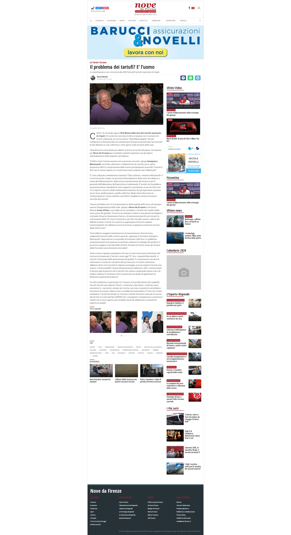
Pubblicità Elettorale (184, 518)
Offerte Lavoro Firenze (155, 502)
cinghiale (159, 353)
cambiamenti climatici (130, 350)
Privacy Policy (181, 515)
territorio (131, 353)
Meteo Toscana (153, 515)
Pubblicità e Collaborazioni (186, 512)
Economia (111, 21)
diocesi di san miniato (125, 347)
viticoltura (121, 353)
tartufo (92, 347)
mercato (141, 353)
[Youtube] (193, 8)
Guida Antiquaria (125, 518)
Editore (179, 502)
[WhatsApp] (190, 78)
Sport (122, 21)
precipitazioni (114, 350)
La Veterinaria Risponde (127, 515)
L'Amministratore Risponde (128, 505)
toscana (150, 353)
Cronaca (99, 21)
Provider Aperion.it (183, 508)
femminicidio (109, 347)
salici (107, 353)
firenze (138, 347)
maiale (95, 356)
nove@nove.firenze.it (184, 521)
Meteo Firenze (152, 512)
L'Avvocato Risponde (126, 508)
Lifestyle (143, 21)
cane (100, 347)
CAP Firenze (151, 518)
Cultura (132, 21)
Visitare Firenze (153, 505)
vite (113, 353)
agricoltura (146, 350)
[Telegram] (198, 78)
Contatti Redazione (183, 505)
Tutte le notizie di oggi (98, 521)
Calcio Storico (123, 502)
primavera (103, 350)
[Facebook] (189, 8)
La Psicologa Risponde (126, 512)
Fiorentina (170, 21)
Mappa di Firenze (153, 508)
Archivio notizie (95, 524)
